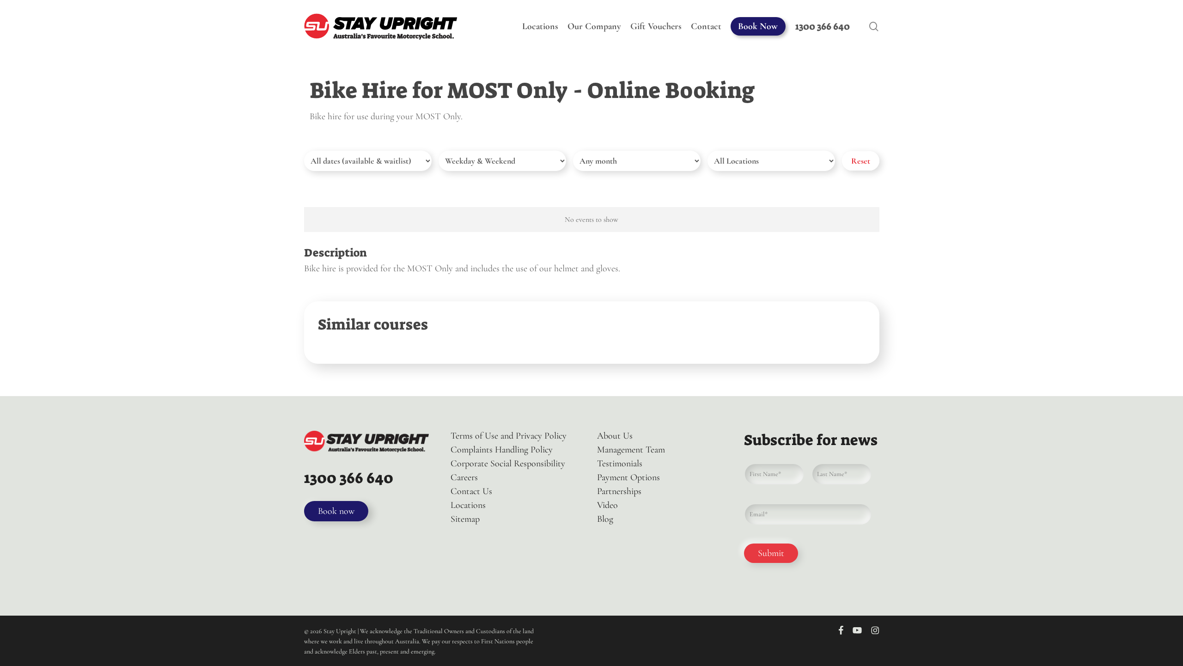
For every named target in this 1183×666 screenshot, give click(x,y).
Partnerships (619, 491)
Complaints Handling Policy (502, 450)
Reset (860, 161)
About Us (615, 436)
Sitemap (465, 519)
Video (607, 505)
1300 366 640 (348, 478)
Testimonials (619, 463)
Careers (464, 477)
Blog (605, 519)
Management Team (631, 450)
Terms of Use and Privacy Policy (509, 436)
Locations (468, 505)
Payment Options (628, 477)
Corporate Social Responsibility (508, 463)
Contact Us (471, 491)
